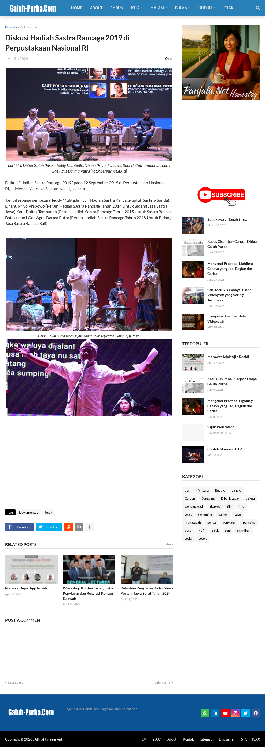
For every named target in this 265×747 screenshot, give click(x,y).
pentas (211, 522)
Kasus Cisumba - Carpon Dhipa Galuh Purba (232, 244)
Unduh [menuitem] (205, 7)
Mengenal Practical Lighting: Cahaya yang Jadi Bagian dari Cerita (230, 268)
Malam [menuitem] (157, 7)
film (229, 506)
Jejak (48, 512)
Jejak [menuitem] (228, 7)
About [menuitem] (96, 7)
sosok (203, 538)
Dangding (208, 498)
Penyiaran (230, 522)
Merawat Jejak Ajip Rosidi (26, 588)
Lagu (237, 514)
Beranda (11, 27)
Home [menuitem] (76, 7)
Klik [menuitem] (135, 7)
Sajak (215, 530)
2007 (157, 739)
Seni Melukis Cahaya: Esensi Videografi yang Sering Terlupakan (229, 295)
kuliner (223, 514)
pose (188, 530)
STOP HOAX (250, 739)
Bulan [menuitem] (181, 7)
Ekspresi (215, 506)
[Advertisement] (89, 465)
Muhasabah (193, 522)
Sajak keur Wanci (221, 427)
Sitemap (206, 739)
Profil (201, 530)
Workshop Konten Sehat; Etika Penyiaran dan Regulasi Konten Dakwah (88, 593)
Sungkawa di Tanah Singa (227, 219)
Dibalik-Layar (230, 498)
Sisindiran (244, 530)
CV (144, 739)
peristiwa (249, 522)
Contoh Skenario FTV (224, 449)
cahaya (236, 490)
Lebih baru (15, 682)
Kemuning (205, 514)
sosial (188, 538)
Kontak (188, 739)
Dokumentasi (29, 27)
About (171, 739)
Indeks (168, 544)
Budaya (220, 490)
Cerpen (190, 498)
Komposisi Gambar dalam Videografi (228, 318)
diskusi (250, 498)
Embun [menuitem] (116, 7)
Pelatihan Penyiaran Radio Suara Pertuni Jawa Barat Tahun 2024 (147, 590)
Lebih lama (162, 682)
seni (228, 530)
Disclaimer (227, 739)
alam (188, 490)
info (241, 506)
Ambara (203, 490)
